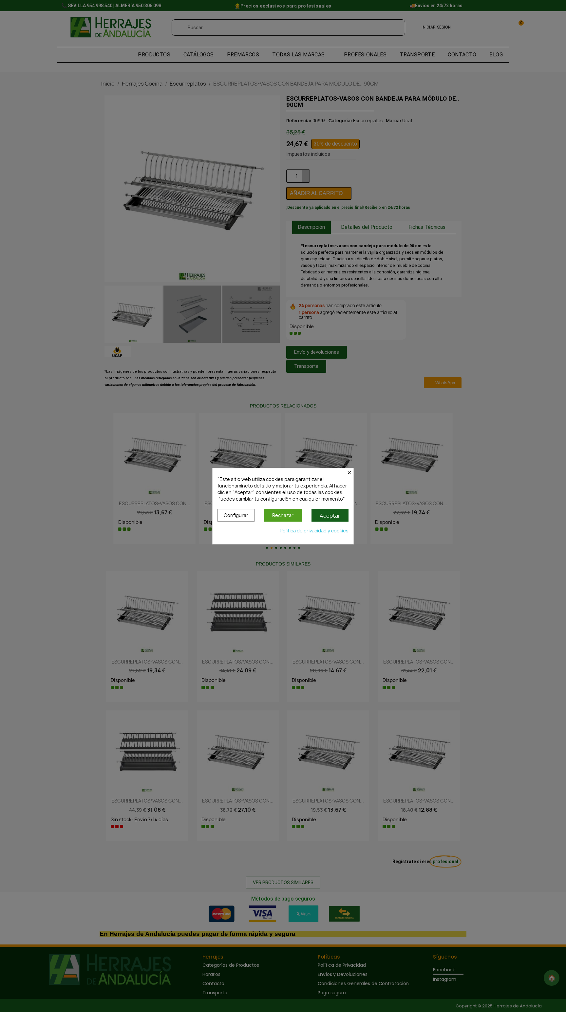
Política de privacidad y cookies (314, 530)
